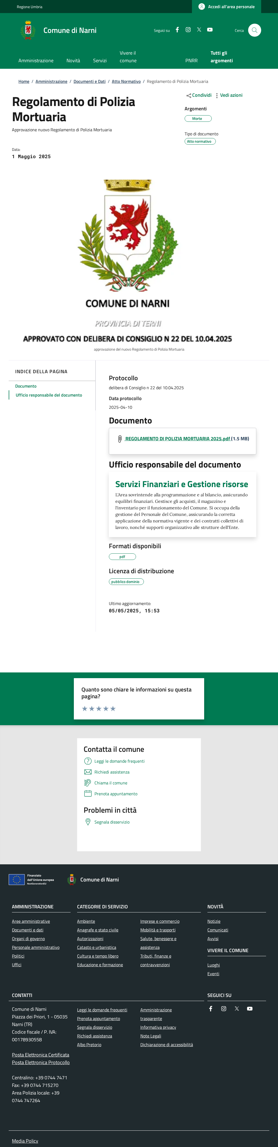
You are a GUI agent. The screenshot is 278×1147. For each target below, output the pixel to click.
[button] (226, 6)
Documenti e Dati (90, 81)
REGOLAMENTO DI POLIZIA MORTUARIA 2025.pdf (177, 438)
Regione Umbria (29, 7)
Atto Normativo (126, 81)
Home (23, 81)
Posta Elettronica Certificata (40, 1054)
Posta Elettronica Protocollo (41, 1062)
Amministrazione (51, 81)
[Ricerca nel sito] (254, 30)
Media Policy (25, 1141)
